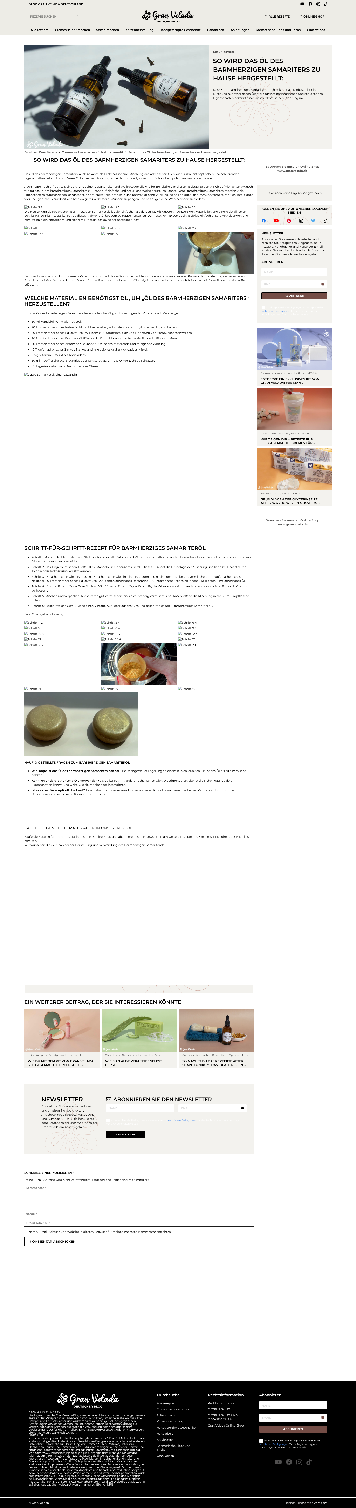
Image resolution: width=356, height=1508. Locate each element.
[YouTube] (302, 4)
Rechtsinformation (221, 1427)
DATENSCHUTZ (219, 1433)
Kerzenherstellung (170, 1445)
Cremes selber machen (173, 1433)
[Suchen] (77, 16)
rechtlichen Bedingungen (183, 1267)
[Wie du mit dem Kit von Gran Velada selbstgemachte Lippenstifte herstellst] (62, 1186)
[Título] (309, 1486)
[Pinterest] (289, 221)
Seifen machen (167, 1439)
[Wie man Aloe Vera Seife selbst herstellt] (139, 1186)
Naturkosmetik (224, 52)
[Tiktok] (325, 221)
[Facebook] (310, 4)
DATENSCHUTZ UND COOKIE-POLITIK (223, 1441)
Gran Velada (165, 1479)
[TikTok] (325, 4)
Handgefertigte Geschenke (176, 1451)
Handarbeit (165, 1457)
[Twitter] (313, 221)
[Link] (168, 16)
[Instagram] (318, 4)
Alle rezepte (165, 1427)
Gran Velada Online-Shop (226, 1449)
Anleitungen (165, 1463)
